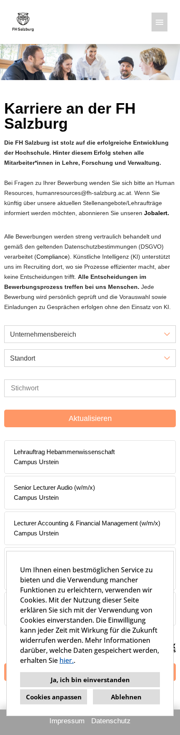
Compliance (52, 256)
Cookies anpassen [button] (54, 697)
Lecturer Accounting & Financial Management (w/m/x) (87, 523)
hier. (66, 660)
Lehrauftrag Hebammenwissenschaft (64, 451)
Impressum (67, 721)
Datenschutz (111, 721)
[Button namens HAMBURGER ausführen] (159, 22)
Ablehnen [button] (126, 697)
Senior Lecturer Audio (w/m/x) (54, 487)
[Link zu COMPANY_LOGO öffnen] (23, 22)
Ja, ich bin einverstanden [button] (90, 679)
